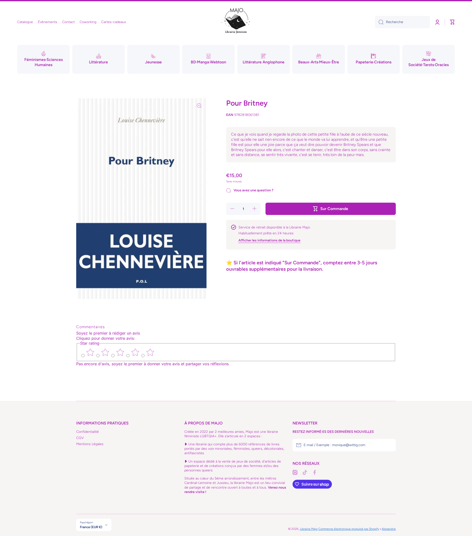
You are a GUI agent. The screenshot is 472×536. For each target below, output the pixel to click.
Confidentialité (87, 432)
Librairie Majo (309, 529)
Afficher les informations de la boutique (269, 240)
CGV (80, 438)
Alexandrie (389, 529)
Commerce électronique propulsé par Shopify (348, 529)
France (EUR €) (91, 527)
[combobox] (402, 22)
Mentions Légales (89, 444)
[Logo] (236, 22)
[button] (452, 22)
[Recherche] (379, 22)
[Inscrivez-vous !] (390, 445)
